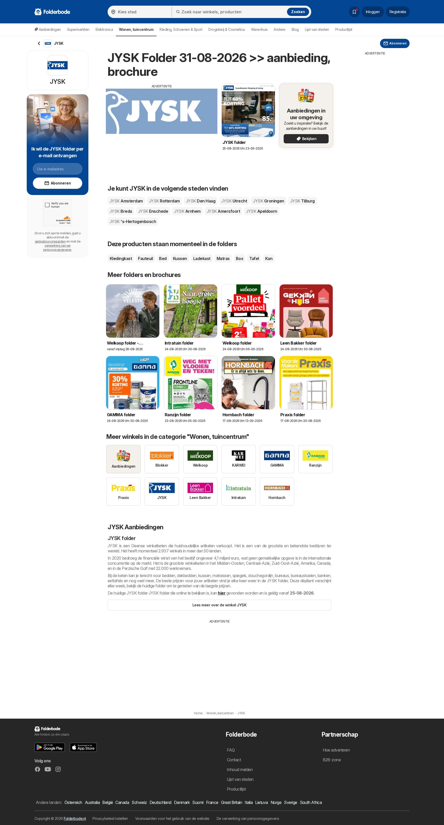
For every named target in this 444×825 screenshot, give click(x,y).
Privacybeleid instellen (110, 818)
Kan (268, 258)
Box (239, 258)
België (107, 802)
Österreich (73, 802)
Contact (234, 759)
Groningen (268, 200)
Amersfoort (223, 211)
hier (221, 593)
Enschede (153, 211)
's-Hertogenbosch (133, 221)
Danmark (182, 802)
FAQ (231, 750)
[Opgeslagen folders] (354, 11)
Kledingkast (121, 258)
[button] (49, 747)
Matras (223, 258)
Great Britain (231, 802)
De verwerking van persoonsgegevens (248, 818)
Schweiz (139, 802)
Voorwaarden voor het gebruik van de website (172, 818)
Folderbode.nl (75, 818)
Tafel (254, 258)
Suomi (197, 802)
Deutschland (160, 802)
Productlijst (343, 29)
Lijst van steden (317, 29)
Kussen (180, 258)
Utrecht (234, 200)
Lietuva (261, 802)
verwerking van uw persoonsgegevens (57, 248)
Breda (121, 211)
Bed (162, 258)
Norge (276, 802)
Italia (249, 802)
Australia (92, 802)
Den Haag (200, 200)
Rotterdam (164, 200)
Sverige (290, 802)
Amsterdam (126, 200)
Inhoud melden (240, 769)
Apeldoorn (261, 211)
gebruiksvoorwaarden (50, 241)
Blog (295, 29)
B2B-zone (332, 759)
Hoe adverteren (336, 750)
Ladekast (201, 258)
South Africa (311, 802)
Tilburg (302, 200)
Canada (122, 802)
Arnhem (187, 211)
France (212, 802)
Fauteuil (145, 258)
